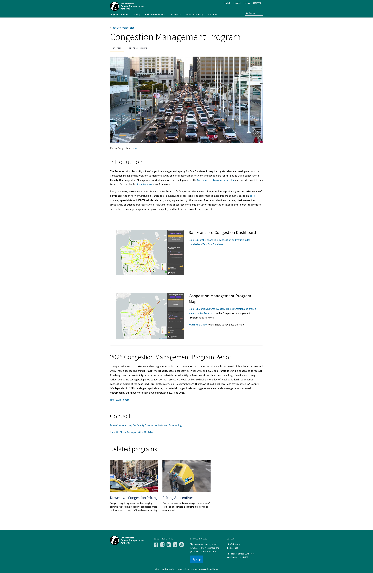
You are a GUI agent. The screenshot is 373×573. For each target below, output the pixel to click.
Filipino (246, 3)
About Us (212, 14)
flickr (134, 148)
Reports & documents (137, 47)
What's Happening (194, 14)
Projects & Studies (119, 14)
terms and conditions (208, 569)
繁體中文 (257, 3)
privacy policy (169, 569)
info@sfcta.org (233, 544)
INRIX (252, 195)
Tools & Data (175, 14)
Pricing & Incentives (177, 497)
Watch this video (198, 324)
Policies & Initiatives (155, 14)
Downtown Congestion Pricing (134, 497)
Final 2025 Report (119, 399)
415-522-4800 (232, 547)
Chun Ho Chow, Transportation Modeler (131, 432)
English (227, 3)
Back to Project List (123, 27)
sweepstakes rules (185, 569)
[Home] (127, 10)
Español (237, 3)
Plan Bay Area (144, 184)
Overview (117, 47)
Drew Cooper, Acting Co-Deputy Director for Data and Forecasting (146, 425)
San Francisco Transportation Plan (216, 180)
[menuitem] (119, 14)
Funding (136, 14)
